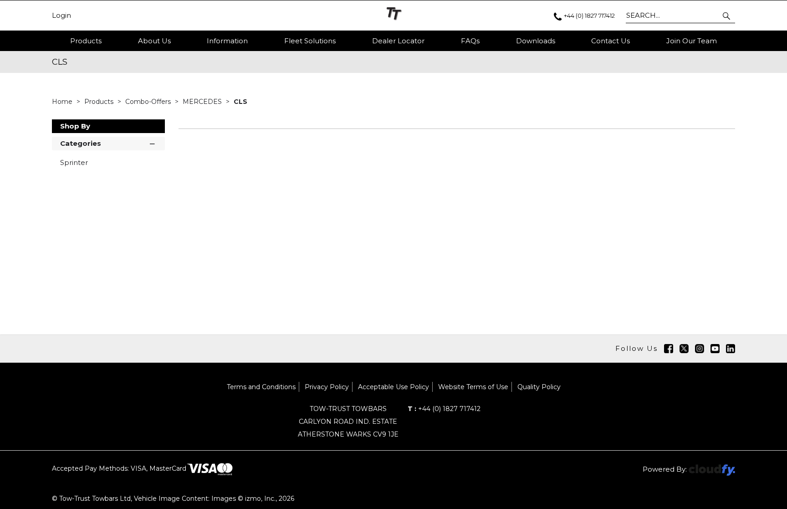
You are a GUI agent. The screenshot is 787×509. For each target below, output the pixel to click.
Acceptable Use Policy (393, 387)
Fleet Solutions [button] (310, 40)
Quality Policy (539, 387)
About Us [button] (154, 40)
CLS (240, 102)
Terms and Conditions (261, 387)
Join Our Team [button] (691, 40)
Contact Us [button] (610, 40)
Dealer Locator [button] (398, 40)
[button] (727, 15)
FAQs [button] (470, 40)
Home (63, 102)
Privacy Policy (327, 387)
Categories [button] (80, 143)
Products (86, 40)
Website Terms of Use (473, 387)
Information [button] (227, 40)
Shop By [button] (75, 126)
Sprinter (74, 162)
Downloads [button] (535, 40)
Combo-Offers (149, 102)
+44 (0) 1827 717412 (444, 409)
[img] (668, 348)
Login (61, 15)
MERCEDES (203, 102)
